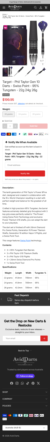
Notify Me (25, 173)
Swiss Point (25, 240)
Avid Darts (14, 436)
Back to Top (23, 350)
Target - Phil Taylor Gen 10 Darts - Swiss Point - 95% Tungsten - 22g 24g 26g (23, 16)
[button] (46, 7)
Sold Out (33, 126)
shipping (21, 103)
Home (4, 14)
